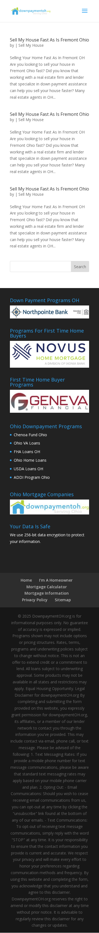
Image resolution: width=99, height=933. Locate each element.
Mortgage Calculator (46, 586)
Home (26, 580)
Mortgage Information (46, 593)
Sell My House (31, 45)
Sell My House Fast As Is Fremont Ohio (49, 40)
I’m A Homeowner (56, 580)
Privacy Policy (35, 599)
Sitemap (63, 599)
